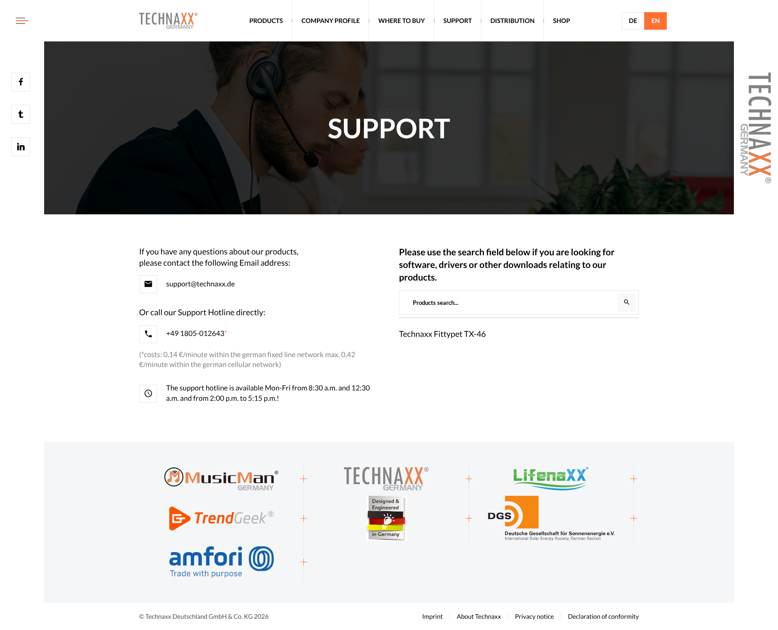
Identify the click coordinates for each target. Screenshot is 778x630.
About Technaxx (479, 616)
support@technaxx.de (200, 284)
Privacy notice (534, 616)
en (655, 20)
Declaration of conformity (603, 616)
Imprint (432, 616)
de (633, 20)
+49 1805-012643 (195, 333)
